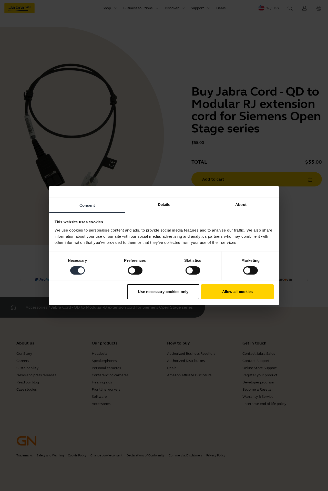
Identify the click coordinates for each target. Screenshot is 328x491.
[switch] (135, 270)
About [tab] (241, 204)
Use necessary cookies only (163, 291)
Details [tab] (164, 204)
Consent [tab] (87, 205)
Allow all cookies (237, 291)
